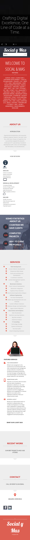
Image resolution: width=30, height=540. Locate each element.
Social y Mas (15, 527)
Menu (5, 54)
